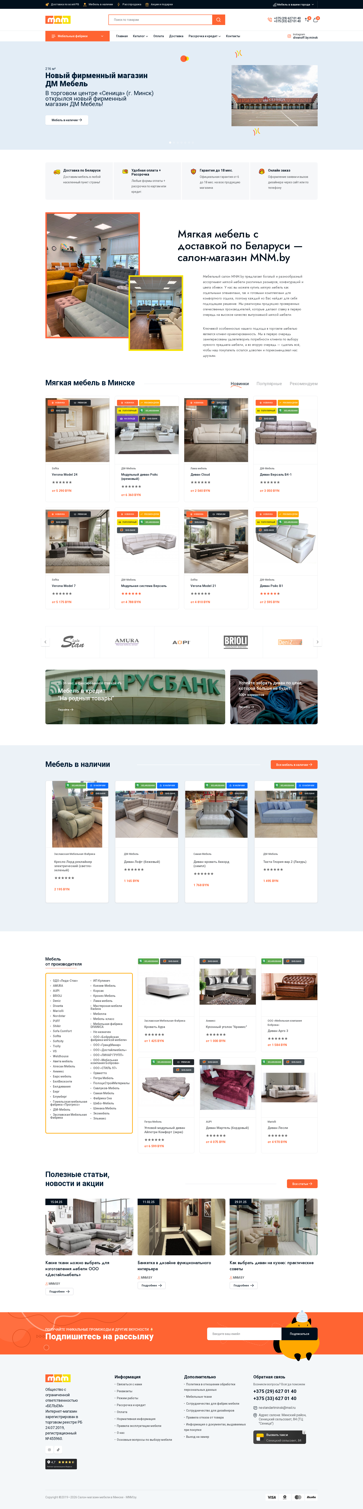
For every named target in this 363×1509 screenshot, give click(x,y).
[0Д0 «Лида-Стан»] (73, 642)
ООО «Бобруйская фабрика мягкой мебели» (109, 1038)
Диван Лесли (278, 1128)
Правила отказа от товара (205, 1417)
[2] (174, 143)
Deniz (57, 1001)
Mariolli (58, 1011)
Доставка (176, 36)
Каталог (139, 36)
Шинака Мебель (104, 1108)
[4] (181, 143)
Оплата (158, 36)
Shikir (57, 1026)
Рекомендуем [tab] (304, 383)
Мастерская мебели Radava (106, 1007)
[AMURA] (127, 642)
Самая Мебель (133, 854)
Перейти (64, 709)
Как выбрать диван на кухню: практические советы (180, 1266)
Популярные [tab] (269, 383)
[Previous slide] (45, 642)
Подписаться (299, 1334)
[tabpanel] (181, 505)
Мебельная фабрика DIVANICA (106, 1025)
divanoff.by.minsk (305, 37)
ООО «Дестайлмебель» (110, 1050)
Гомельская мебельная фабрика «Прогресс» (68, 1103)
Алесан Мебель (273, 854)
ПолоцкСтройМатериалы (111, 1083)
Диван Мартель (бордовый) (227, 1128)
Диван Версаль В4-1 (276, 474)
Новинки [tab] (240, 383)
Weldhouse (60, 1056)
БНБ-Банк (61, 411)
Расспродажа (131, 4)
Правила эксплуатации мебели (139, 1426)
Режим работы (127, 1398)
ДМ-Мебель (128, 468)
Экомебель (101, 1113)
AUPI (56, 990)
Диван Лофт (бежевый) (72, 862)
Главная (122, 36)
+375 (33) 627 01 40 (287, 21)
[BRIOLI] (236, 642)
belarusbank (152, 411)
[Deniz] (290, 642)
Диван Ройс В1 (271, 586)
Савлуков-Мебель (106, 1088)
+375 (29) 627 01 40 (287, 18)
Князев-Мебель (104, 985)
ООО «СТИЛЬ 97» (105, 1068)
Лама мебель (199, 468)
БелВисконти (62, 1081)
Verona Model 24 (65, 474)
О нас (121, 1432)
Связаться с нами (129, 1384)
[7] (193, 143)
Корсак (98, 990)
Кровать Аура (154, 1027)
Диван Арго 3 (278, 1031)
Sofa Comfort (62, 1031)
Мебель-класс (103, 1019)
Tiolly (56, 1046)
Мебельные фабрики (73, 36)
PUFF (56, 1021)
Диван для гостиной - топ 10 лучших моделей (265, 1266)
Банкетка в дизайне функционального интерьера (82, 1266)
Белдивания (62, 1086)
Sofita (55, 468)
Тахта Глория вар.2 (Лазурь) (215, 862)
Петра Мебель (103, 1078)
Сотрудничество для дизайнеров (210, 1410)
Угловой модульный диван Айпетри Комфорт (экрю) (164, 1130)
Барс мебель (62, 1076)
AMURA (58, 985)
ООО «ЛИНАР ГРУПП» (108, 1055)
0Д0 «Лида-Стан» (65, 980)
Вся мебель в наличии (292, 764)
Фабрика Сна (102, 1098)
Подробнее (57, 1285)
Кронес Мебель (104, 995)
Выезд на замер (197, 1436)
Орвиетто (100, 1073)
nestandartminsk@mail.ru (277, 1408)
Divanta (58, 1006)
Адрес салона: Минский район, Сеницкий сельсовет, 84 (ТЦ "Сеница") (282, 1419)
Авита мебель (63, 1061)
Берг (56, 1091)
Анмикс (58, 1071)
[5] (185, 143)
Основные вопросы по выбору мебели (144, 1439)
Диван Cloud (200, 474)
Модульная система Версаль (144, 586)
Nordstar (59, 1016)
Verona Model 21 (203, 586)
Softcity (58, 1041)
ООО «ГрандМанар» (107, 1045)
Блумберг (60, 1096)
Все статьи (300, 1184)
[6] (189, 143)
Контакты (233, 36)
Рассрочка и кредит (203, 36)
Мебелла (99, 1014)
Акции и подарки (162, 4)
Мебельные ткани (199, 1396)
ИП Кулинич (101, 980)
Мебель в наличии (101, 4)
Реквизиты (124, 1391)
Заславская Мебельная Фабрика (68, 1116)
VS (55, 1051)
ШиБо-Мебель (103, 1103)
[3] (178, 143)
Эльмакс (99, 1118)
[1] (170, 143)
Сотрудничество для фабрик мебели (212, 1403)
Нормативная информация (136, 1419)
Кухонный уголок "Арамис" (226, 1027)
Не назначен (102, 1032)
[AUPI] (181, 642)
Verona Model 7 (64, 586)
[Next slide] (317, 642)
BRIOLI (57, 995)
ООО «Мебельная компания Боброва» (105, 1061)
